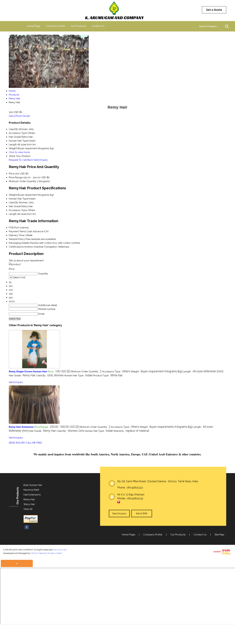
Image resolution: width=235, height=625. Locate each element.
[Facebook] (27, 528)
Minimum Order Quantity (22, 181)
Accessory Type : (116, 371)
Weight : (156, 371)
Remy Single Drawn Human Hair (28, 371)
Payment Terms (17, 231)
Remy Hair (29, 499)
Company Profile (55, 26)
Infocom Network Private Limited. (46, 553)
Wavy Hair (29, 504)
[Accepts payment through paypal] (31, 522)
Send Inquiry (41, 159)
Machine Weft (31, 489)
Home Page (33, 26)
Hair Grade (15, 206)
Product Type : (108, 375)
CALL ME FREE (34, 442)
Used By (13, 202)
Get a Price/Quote (19, 116)
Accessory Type (18, 210)
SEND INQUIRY (17, 442)
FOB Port (14, 227)
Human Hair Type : (78, 375)
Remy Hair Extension (21, 427)
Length (13, 214)
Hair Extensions (32, 494)
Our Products (78, 26)
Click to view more (19, 152)
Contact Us (98, 26)
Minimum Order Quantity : (86, 371)
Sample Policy (17, 239)
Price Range (16, 177)
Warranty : (131, 430)
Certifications (16, 246)
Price (11, 173)
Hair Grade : (22, 375)
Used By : (50, 375)
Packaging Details (19, 243)
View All (28, 509)
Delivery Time (16, 235)
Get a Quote (214, 9)
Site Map (219, 534)
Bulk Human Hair (33, 485)
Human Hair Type (18, 198)
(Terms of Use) (60, 549)
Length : (203, 371)
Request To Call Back (21, 159)
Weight (13, 194)
